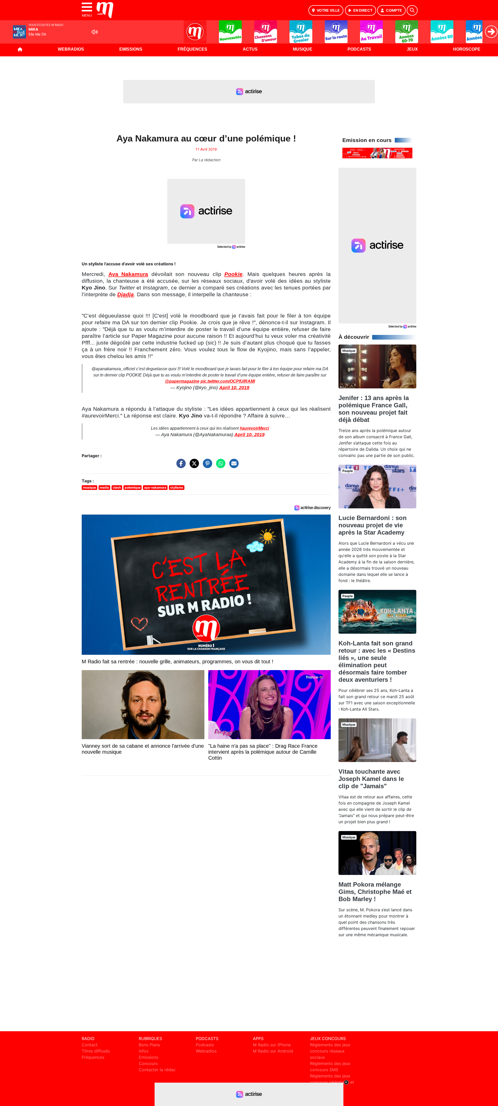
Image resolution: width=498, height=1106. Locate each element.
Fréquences (192, 49)
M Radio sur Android (273, 1051)
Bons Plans (149, 1044)
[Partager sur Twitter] (193, 466)
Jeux (412, 49)
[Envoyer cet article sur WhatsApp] (219, 466)
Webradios (71, 49)
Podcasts (359, 49)
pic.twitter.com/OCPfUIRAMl (227, 381)
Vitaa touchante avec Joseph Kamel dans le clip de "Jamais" (371, 779)
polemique (133, 487)
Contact (90, 1044)
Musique (302, 49)
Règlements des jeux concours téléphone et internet (332, 1082)
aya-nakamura (155, 487)
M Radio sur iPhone (272, 1044)
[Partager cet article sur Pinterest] (206, 466)
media (104, 487)
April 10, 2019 (234, 387)
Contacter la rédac (157, 1069)
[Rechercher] (412, 10)
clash (117, 487)
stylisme (176, 487)
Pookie (233, 274)
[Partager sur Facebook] (180, 466)
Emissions (130, 49)
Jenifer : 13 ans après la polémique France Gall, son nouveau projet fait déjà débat (373, 408)
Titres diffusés (96, 1051)
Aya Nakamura (128, 274)
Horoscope (466, 49)
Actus (250, 49)
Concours (148, 1063)
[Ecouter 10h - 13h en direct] (377, 152)
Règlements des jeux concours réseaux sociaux (330, 1051)
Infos (143, 1051)
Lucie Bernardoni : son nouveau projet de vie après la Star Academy (372, 525)
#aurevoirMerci (254, 428)
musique (89, 487)
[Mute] (95, 32)
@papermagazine (182, 381)
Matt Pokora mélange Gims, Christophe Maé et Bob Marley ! (375, 891)
